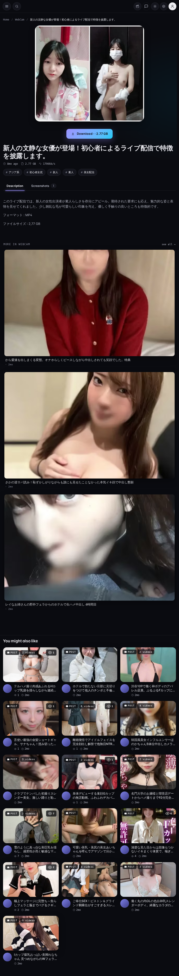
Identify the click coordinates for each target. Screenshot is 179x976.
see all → (169, 244)
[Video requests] (137, 6)
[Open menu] (7, 6)
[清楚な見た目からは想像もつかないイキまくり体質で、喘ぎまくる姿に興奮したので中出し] (148, 833)
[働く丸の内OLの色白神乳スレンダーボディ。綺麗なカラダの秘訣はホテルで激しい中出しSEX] (148, 887)
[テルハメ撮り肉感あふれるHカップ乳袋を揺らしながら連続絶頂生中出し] (31, 672)
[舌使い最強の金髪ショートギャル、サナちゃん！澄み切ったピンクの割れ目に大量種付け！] (31, 726)
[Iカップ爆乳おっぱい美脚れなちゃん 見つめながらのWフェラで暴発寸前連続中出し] (31, 941)
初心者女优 (36, 172)
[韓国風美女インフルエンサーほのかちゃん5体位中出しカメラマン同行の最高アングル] (148, 726)
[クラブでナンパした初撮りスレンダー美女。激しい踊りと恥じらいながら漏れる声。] (31, 779)
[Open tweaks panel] (164, 6)
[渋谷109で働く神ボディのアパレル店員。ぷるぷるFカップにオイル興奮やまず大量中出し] (148, 672)
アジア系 (14, 172)
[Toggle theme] (155, 6)
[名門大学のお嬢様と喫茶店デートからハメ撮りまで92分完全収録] (148, 779)
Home (6, 19)
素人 (71, 172)
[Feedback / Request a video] (146, 6)
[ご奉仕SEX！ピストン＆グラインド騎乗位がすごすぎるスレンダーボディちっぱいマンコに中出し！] (89, 887)
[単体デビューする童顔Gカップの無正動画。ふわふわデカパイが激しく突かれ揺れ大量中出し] (89, 779)
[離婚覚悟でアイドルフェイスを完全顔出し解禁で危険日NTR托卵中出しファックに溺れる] (89, 726)
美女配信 (89, 172)
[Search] (17, 6)
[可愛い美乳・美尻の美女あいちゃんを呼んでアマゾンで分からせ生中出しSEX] (89, 833)
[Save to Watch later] (53, 652)
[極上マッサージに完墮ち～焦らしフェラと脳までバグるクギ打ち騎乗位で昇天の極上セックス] (31, 887)
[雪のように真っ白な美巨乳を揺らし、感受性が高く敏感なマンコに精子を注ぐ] (31, 833)
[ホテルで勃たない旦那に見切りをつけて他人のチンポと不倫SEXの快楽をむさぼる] (89, 672)
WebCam (19, 19)
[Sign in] (172, 6)
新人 (55, 172)
